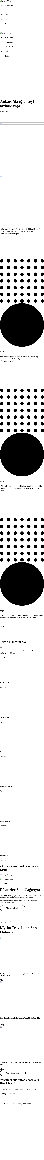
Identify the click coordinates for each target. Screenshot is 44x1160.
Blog (2, 980)
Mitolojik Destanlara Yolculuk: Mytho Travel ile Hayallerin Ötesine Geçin (20, 974)
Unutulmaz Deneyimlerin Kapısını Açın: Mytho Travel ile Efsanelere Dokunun (20, 1019)
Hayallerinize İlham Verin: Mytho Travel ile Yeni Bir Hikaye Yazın (21, 1063)
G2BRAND (4, 1104)
